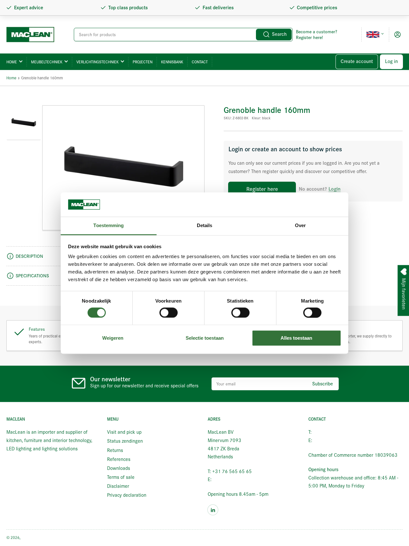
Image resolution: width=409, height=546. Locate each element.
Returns (115, 450)
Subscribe (322, 384)
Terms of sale (121, 477)
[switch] (168, 312)
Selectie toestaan (205, 338)
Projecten (142, 61)
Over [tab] (300, 225)
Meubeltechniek (46, 61)
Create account (357, 61)
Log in (391, 61)
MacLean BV (31, 537)
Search (279, 34)
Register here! (309, 37)
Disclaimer (118, 486)
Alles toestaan (296, 338)
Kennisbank (172, 61)
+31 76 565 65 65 (332, 432)
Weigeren (112, 338)
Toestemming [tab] (108, 225)
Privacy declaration (126, 495)
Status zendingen (125, 441)
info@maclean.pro (231, 479)
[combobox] (183, 34)
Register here (262, 189)
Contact (200, 61)
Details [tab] (204, 225)
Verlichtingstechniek (97, 61)
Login (334, 189)
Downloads (118, 468)
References (118, 459)
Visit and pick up (124, 432)
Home (11, 61)
